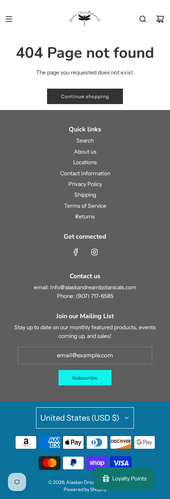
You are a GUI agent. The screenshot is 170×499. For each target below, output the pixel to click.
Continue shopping (85, 96)
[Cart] (160, 19)
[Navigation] (8, 19)
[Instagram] (94, 252)
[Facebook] (76, 252)
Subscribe (85, 378)
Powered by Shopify (85, 489)
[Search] (142, 19)
